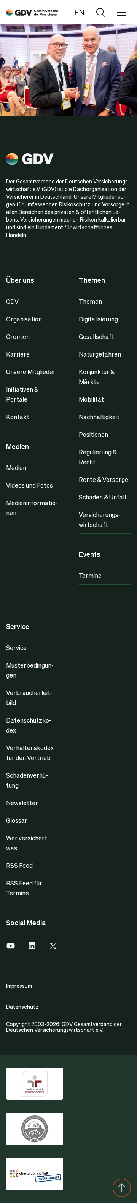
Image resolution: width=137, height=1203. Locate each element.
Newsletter (22, 803)
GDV (12, 301)
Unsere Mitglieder (31, 372)
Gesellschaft (96, 336)
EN (79, 12)
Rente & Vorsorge (103, 479)
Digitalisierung (98, 319)
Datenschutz (22, 1006)
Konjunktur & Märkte (97, 377)
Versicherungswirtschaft (100, 520)
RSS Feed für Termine (24, 888)
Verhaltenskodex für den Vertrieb (30, 753)
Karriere (18, 354)
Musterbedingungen (30, 670)
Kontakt (17, 417)
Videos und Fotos (29, 485)
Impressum (19, 985)
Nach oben (122, 1188)
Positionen (93, 434)
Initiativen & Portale (22, 394)
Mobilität (91, 399)
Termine (90, 575)
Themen (90, 301)
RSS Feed (19, 865)
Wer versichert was (26, 843)
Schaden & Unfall (102, 497)
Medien (16, 468)
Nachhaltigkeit (99, 417)
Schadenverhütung (27, 780)
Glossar (16, 820)
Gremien (18, 336)
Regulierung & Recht (98, 457)
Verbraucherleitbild (29, 698)
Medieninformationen (32, 508)
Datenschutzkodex (28, 725)
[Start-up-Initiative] (32, 12)
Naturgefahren (100, 354)
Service (16, 648)
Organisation (24, 319)
